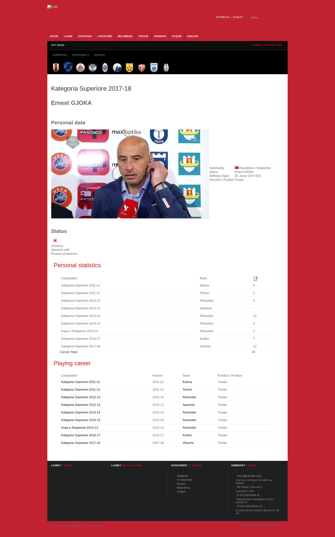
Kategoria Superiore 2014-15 (80, 420)
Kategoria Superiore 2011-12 (80, 382)
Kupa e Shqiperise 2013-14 (79, 427)
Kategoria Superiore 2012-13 (80, 397)
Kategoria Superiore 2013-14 (80, 412)
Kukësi (187, 435)
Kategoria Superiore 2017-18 (80, 443)
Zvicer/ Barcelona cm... (251, 506)
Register (238, 16)
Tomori (187, 389)
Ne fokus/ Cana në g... (250, 486)
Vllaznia (188, 443)
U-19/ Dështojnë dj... (249, 495)
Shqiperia (182, 475)
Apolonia (189, 405)
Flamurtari (189, 397)
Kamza (187, 382)
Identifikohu (223, 16)
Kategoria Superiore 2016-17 (80, 435)
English (181, 491)
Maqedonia (183, 487)
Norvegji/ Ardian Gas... (250, 475)
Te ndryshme (185, 479)
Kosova (181, 483)
